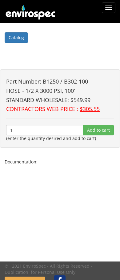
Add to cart (98, 130)
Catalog (16, 37)
